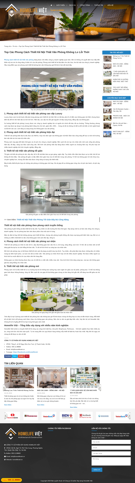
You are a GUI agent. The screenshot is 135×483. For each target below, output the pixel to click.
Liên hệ (110, 5)
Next (99, 387)
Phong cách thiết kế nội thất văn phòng (19, 60)
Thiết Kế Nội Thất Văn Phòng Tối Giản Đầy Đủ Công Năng (43, 220)
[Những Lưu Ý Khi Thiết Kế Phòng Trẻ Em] (19, 377)
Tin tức (15, 46)
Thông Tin (98, 5)
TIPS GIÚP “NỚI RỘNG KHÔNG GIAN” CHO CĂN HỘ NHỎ (121, 89)
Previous (4, 387)
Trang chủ (7, 46)
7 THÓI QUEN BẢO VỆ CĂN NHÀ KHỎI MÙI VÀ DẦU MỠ (83, 392)
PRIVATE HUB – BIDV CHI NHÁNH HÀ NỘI (121, 117)
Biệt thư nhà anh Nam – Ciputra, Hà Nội (120, 124)
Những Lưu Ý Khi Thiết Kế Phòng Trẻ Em (19, 390)
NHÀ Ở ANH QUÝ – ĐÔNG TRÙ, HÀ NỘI (121, 132)
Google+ (21, 356)
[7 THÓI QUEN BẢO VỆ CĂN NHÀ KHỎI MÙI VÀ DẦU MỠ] (85, 377)
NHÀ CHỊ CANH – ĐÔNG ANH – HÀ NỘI (50, 390)
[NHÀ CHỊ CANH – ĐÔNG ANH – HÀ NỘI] (52, 377)
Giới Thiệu (60, 5)
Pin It (27, 356)
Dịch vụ (72, 5)
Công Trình (85, 5)
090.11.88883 (58, 10)
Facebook (8, 356)
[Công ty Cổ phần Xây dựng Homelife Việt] (26, 10)
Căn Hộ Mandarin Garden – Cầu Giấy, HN (121, 110)
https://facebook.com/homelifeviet (25, 352)
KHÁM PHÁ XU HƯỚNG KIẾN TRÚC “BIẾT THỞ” (120, 80)
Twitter (15, 356)
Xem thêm (7, 405)
